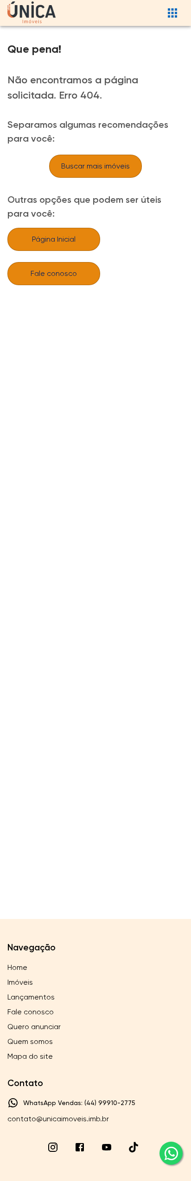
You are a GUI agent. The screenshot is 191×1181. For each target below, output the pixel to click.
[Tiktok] (133, 1147)
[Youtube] (107, 1147)
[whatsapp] (171, 1153)
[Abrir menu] (172, 13)
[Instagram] (53, 1147)
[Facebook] (80, 1147)
